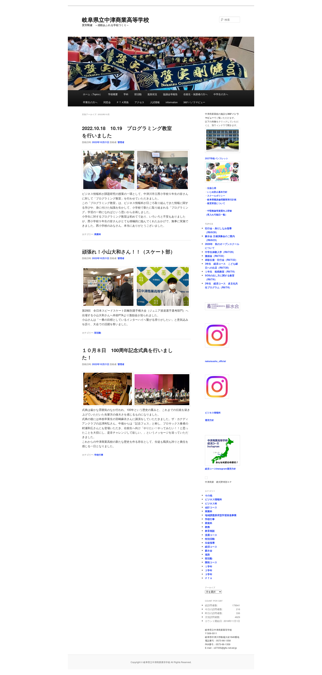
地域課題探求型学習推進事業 (220, 515)
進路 (207, 554)
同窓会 (107, 102)
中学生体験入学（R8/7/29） (220, 252)
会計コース (211, 507)
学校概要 (113, 94)
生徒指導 (210, 542)
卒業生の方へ (90, 102)
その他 (208, 495)
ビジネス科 (211, 503)
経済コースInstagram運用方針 (220, 468)
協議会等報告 (170, 94)
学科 (126, 94)
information (172, 102)
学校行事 (98, 454)
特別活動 (210, 539)
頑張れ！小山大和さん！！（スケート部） (128, 251)
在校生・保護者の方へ (195, 94)
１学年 (208, 566)
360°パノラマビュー (194, 102)
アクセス (139, 102)
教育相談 (210, 531)
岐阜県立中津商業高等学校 (115, 19)
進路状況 (152, 94)
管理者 (121, 142)
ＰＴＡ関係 (122, 102)
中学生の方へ (221, 94)
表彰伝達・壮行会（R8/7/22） (221, 260)
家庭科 (208, 523)
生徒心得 (211, 188)
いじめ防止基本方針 (217, 192)
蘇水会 (208, 550)
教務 (207, 527)
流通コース (211, 535)
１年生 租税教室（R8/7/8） (220, 271)
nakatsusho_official (215, 361)
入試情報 (155, 102)
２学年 (208, 570)
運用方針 (209, 420)
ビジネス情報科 (213, 412)
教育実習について (216, 203)
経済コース (211, 546)
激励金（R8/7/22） (215, 256)
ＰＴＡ (208, 578)
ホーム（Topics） (92, 94)
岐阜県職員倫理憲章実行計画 (221, 199)
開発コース (211, 562)
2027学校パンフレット (216, 158)
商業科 (97, 234)
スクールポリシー (216, 195)
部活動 (138, 94)
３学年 (208, 574)
